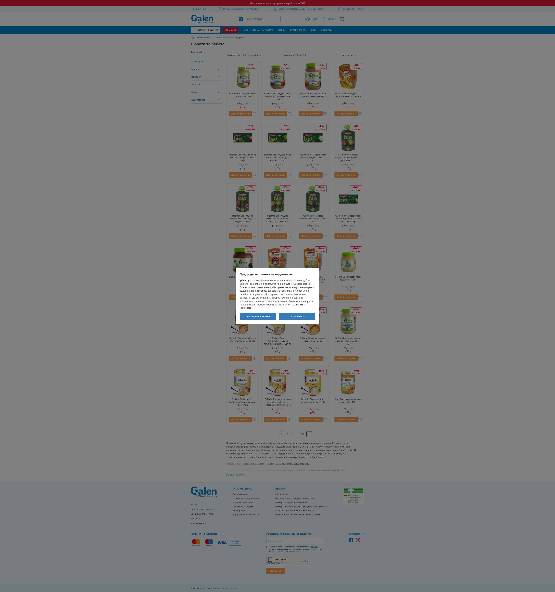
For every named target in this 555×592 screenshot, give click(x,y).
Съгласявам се (297, 316)
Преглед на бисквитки (258, 316)
